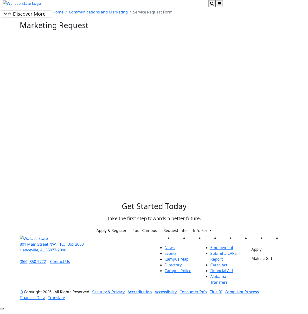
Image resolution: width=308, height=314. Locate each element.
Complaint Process (242, 292)
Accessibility (166, 292)
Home (58, 12)
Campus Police (178, 270)
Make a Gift (261, 258)
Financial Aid (221, 270)
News (170, 247)
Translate (56, 297)
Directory (173, 265)
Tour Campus (145, 230)
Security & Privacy (108, 292)
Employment (221, 247)
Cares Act (218, 265)
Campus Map (177, 259)
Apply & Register (111, 230)
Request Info (175, 230)
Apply (256, 249)
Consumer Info (193, 292)
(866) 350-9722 (33, 261)
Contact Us (60, 261)
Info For (200, 230)
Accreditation (140, 292)
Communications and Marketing (98, 12)
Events (171, 253)
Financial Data (32, 297)
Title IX (216, 292)
